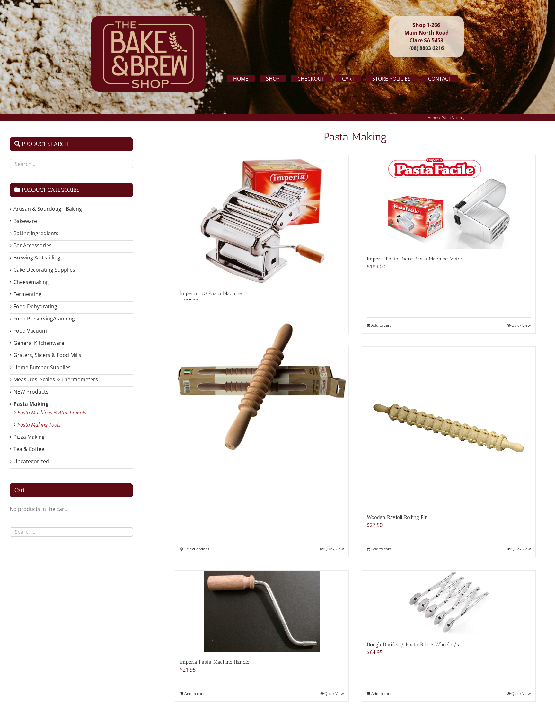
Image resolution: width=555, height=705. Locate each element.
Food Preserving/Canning (44, 318)
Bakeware (25, 221)
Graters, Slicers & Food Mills (47, 355)
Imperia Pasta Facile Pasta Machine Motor (415, 259)
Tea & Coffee (28, 449)
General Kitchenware (38, 342)
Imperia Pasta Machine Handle (214, 662)
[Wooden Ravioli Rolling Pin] (448, 427)
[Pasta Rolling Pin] (261, 387)
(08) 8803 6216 (426, 48)
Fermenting (27, 294)
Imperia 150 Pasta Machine (211, 293)
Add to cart (381, 325)
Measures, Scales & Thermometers (55, 379)
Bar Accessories (32, 245)
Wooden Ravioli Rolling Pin (397, 517)
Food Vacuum (30, 330)
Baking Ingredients (35, 233)
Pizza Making (29, 436)
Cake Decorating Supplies (44, 269)
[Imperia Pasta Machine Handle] (261, 611)
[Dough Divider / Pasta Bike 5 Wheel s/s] (448, 602)
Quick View (521, 325)
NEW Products (30, 391)
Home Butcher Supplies (42, 367)
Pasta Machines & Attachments (51, 412)
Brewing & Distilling (36, 257)
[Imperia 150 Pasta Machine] (261, 219)
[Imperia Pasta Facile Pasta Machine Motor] (448, 202)
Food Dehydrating (35, 306)
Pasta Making (30, 403)
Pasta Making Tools (39, 424)
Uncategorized (31, 461)
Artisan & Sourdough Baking (47, 208)
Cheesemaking (31, 281)
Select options (196, 549)
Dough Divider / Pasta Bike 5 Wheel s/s (413, 644)
